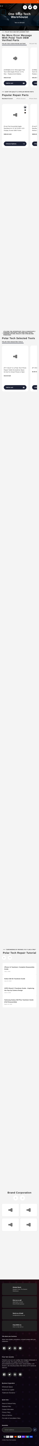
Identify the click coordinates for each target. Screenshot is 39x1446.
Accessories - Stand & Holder (17, 938)
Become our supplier (8, 1389)
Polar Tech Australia (11, 1440)
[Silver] (25, 110)
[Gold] (25, 112)
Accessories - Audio (17, 630)
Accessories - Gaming (16, 822)
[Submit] (35, 1429)
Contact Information (8, 1409)
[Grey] (25, 107)
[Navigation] (35, 7)
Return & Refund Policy (9, 1403)
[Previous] (4, 199)
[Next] (10, 199)
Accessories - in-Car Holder (17, 746)
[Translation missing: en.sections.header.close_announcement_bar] (38, 2)
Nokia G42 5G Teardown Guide (14, 978)
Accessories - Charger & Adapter (17, 669)
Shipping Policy (6, 1406)
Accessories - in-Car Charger (17, 707)
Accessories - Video (17, 899)
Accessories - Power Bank (17, 784)
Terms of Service (7, 1415)
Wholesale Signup (7, 1387)
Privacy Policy (6, 1412)
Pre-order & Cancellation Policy (11, 1418)
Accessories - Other (17, 861)
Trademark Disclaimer (8, 1392)
